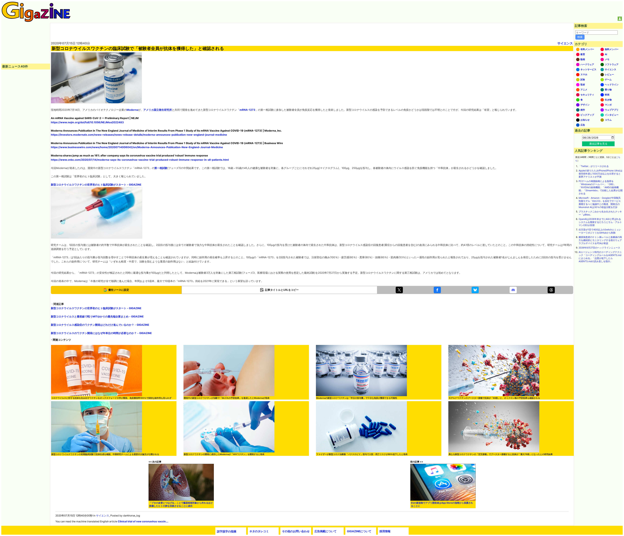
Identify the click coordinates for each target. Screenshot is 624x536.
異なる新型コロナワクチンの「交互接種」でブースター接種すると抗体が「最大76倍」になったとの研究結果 (501, 454)
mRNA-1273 (247, 109)
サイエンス (565, 43)
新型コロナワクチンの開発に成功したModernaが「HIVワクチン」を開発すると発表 (224, 454)
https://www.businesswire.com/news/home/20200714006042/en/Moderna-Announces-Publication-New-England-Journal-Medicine (137, 147)
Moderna (132, 109)
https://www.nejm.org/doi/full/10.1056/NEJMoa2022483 (87, 122)
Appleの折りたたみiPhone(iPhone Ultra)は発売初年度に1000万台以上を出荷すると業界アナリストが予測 (600, 173)
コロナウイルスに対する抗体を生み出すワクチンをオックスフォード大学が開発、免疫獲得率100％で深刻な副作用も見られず (111, 398)
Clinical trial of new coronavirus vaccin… (143, 521)
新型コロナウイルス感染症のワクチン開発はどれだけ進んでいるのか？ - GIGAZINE (100, 324)
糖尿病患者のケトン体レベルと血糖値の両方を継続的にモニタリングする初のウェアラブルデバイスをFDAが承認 (600, 240)
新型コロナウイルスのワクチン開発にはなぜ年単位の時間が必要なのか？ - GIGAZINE (101, 333)
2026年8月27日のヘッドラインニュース (599, 247)
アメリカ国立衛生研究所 (157, 109)
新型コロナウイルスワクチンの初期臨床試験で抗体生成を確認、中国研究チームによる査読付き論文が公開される (105, 454)
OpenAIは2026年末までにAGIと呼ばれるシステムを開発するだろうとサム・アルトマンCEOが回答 (600, 222)
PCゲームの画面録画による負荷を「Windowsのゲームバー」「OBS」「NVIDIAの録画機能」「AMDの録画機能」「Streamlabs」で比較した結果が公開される (601, 187)
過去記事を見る (598, 143)
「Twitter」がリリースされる (594, 166)
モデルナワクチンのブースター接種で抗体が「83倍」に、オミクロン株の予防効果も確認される (494, 398)
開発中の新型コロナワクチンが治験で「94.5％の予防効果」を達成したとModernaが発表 (226, 398)
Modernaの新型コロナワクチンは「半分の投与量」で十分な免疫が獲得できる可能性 (356, 398)
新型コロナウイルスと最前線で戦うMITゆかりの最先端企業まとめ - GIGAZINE (97, 316)
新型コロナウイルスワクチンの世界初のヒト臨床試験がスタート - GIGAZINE (96, 184)
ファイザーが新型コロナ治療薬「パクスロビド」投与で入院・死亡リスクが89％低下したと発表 (362, 454)
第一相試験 (160, 168)
